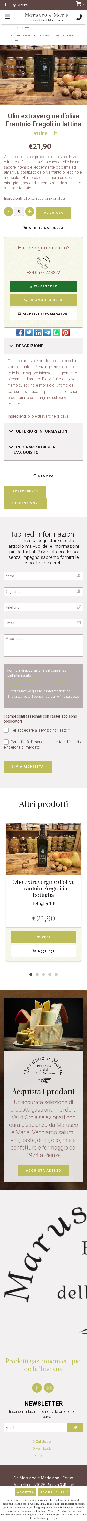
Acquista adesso (43, 1170)
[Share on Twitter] (29, 332)
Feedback (43, 1449)
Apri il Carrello (45, 228)
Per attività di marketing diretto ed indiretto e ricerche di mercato (43, 745)
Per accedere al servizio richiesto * (40, 730)
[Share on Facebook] (20, 332)
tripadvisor (49, 1388)
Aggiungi (45, 951)
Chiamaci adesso (45, 300)
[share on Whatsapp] (56, 332)
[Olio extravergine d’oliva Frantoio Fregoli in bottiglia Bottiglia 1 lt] (43, 849)
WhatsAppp (45, 286)
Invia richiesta (28, 766)
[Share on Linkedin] (38, 332)
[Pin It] (66, 332)
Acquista (53, 212)
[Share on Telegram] (47, 332)
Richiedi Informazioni (45, 313)
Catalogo (43, 1442)
